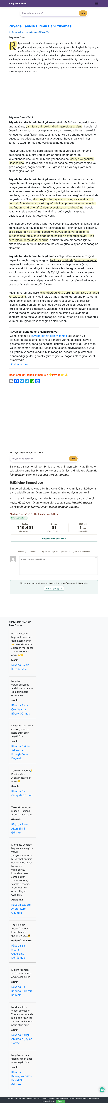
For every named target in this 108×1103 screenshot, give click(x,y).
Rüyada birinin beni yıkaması (49, 335)
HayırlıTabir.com (18, 3)
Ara (83, 13)
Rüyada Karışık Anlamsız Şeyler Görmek (21, 1039)
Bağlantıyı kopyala (54, 588)
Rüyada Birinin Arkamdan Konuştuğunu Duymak (20, 752)
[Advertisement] (54, 95)
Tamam (60, 1101)
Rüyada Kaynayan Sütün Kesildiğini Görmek (21, 1078)
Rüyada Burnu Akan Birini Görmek (20, 828)
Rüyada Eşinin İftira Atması (20, 667)
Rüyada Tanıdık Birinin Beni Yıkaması (40, 26)
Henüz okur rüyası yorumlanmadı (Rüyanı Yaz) (29, 32)
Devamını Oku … (20, 364)
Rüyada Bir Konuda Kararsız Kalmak (21, 991)
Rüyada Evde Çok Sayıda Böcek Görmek (20, 709)
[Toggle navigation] (96, 3)
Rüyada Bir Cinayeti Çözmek (22, 793)
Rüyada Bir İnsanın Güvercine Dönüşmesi (18, 951)
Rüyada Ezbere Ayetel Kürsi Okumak (21, 908)
